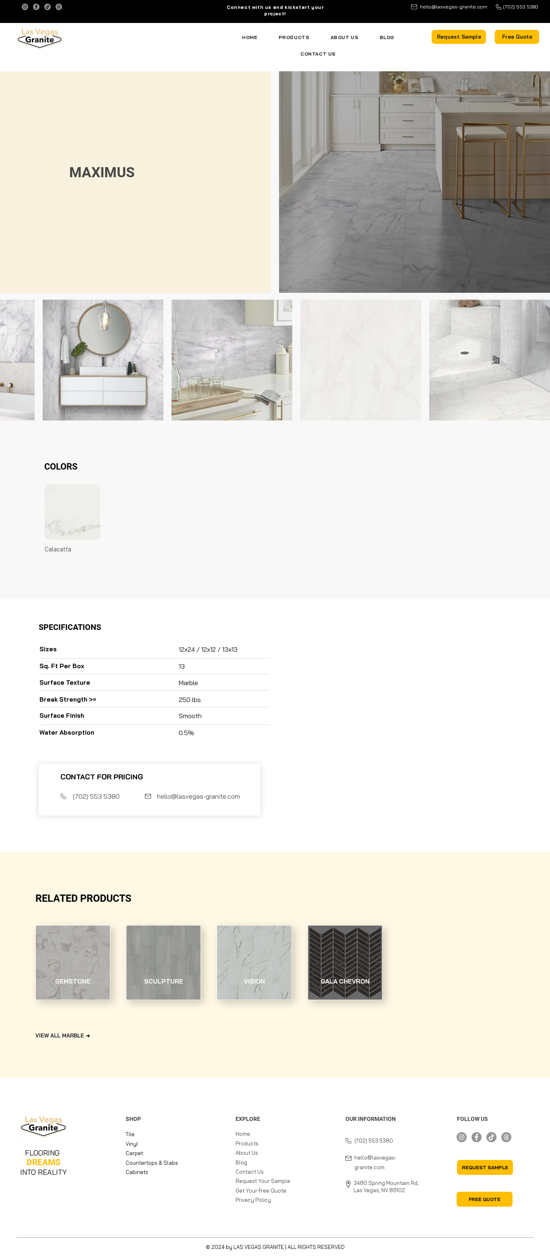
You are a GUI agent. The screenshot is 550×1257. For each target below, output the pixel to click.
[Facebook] (36, 7)
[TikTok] (47, 7)
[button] (459, 37)
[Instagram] (25, 7)
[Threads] (59, 7)
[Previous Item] (14, 360)
